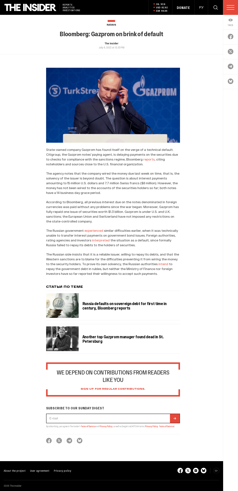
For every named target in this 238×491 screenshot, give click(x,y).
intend (163, 264)
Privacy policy (62, 470)
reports (149, 159)
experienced (93, 230)
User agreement (39, 470)
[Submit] (175, 418)
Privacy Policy (106, 426)
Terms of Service (88, 426)
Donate (183, 8)
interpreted (101, 240)
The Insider (111, 43)
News (111, 25)
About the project (15, 470)
